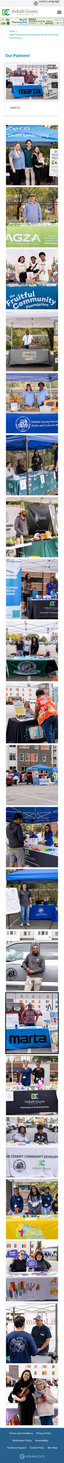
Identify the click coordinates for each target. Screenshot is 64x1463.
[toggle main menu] (59, 12)
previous (9, 85)
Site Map (52, 1447)
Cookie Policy (37, 1447)
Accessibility (41, 1440)
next (55, 85)
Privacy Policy (43, 1433)
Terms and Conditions (21, 1433)
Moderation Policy (22, 1440)
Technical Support (16, 1447)
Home (12, 31)
